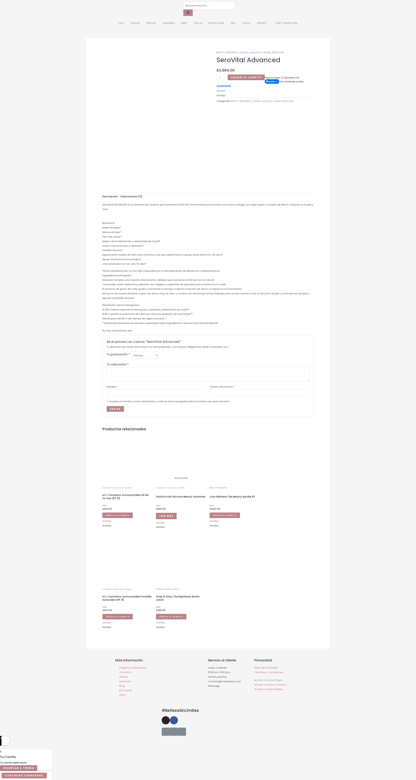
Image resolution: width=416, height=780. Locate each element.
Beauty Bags (216, 23)
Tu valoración (118, 364)
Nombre (112, 386)
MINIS (184, 23)
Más (233, 23)
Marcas (135, 23)
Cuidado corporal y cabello (254, 52)
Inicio (121, 23)
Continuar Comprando (24, 775)
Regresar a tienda (18, 768)
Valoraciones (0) (131, 196)
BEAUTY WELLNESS (226, 52)
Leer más (166, 516)
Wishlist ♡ (263, 23)
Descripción (110, 196)
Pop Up (198, 23)
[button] (221, 91)
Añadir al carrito (246, 77)
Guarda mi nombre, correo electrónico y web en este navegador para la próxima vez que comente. (169, 401)
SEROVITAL (278, 52)
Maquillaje (169, 23)
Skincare (151, 23)
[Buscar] (188, 12)
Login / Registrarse (286, 23)
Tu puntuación (118, 354)
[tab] (110, 196)
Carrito (246, 23)
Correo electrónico (222, 386)
